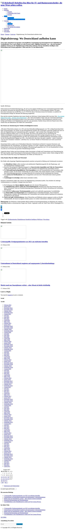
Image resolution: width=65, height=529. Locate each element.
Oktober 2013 (8, 457)
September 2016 (8, 404)
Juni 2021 (6, 317)
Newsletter (7, 31)
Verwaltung (46, 219)
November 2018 (8, 364)
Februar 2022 (7, 305)
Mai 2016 (6, 410)
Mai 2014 (6, 446)
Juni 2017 (6, 390)
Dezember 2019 (8, 344)
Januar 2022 (7, 306)
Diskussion (7, 28)
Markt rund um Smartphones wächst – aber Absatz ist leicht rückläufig (25, 285)
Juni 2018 (6, 372)
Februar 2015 (7, 433)
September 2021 (8, 312)
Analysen (10, 24)
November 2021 (8, 309)
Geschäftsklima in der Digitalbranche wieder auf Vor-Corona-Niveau (22, 501)
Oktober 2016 (8, 402)
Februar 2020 (7, 341)
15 (3, 477)
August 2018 (7, 369)
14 (1, 477)
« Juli (2, 482)
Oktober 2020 (8, 329)
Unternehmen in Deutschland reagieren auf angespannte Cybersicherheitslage (27, 263)
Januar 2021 (7, 324)
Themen (6, 21)
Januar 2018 (7, 379)
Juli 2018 (6, 370)
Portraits (9, 11)
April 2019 (7, 356)
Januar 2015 (7, 434)
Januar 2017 (7, 398)
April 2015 (7, 430)
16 (5, 477)
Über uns (6, 30)
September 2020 (8, 331)
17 (6, 477)
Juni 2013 (6, 463)
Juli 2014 (6, 443)
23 (5, 479)
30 (5, 480)
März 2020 (7, 340)
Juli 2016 (6, 407)
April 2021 (7, 320)
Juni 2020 (6, 335)
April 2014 (7, 448)
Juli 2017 (6, 388)
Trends (9, 22)
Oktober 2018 (8, 366)
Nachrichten (10, 18)
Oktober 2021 (8, 311)
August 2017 (7, 387)
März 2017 (7, 395)
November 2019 (8, 346)
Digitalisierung (21, 219)
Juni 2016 (6, 408)
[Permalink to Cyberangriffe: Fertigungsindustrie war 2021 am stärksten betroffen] (13, 238)
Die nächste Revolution (13, 27)
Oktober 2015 (8, 420)
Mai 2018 (6, 373)
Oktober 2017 (8, 384)
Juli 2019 (6, 352)
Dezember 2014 (8, 436)
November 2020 (8, 328)
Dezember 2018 (8, 363)
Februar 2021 (7, 323)
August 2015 (7, 423)
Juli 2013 (6, 462)
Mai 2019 (6, 355)
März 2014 (7, 449)
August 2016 (7, 405)
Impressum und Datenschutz (11, 486)
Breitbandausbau (12, 219)
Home (5, 8)
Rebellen (6, 10)
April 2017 (7, 393)
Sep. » (6, 482)
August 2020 (7, 332)
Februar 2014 (7, 451)
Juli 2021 (6, 315)
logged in (10, 295)
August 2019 (7, 350)
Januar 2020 (7, 343)
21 (1, 479)
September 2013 (8, 458)
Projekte (9, 14)
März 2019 (7, 358)
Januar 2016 (7, 416)
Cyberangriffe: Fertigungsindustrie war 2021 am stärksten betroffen (24, 242)
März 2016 (7, 413)
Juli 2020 (6, 334)
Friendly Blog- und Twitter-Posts (16, 19)
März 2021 (7, 321)
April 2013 (7, 466)
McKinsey (40, 219)
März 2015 (7, 431)
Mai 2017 (6, 391)
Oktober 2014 (8, 439)
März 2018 (7, 376)
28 (1, 480)
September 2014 (8, 440)
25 (8, 479)
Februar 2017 (7, 396)
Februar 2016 (7, 414)
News (5, 16)
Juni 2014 (6, 445)
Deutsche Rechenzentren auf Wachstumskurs (16, 500)
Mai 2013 (6, 465)
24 (6, 479)
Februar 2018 (7, 378)
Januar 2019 (7, 361)
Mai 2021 (6, 318)
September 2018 (8, 367)
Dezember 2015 (8, 417)
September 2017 (8, 385)
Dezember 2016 (8, 399)
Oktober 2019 (8, 347)
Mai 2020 (6, 337)
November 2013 (8, 455)
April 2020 (7, 338)
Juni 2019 (6, 353)
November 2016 (8, 401)
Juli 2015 (6, 425)
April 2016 (7, 411)
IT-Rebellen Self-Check (13, 13)
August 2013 (7, 460)
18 (8, 477)
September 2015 (8, 422)
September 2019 (8, 349)
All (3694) (3, 517)
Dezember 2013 (8, 454)
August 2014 (7, 442)
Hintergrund (10, 25)
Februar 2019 (7, 360)
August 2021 (7, 314)
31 (6, 480)
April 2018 (7, 375)
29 (3, 480)
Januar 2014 (7, 452)
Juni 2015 (6, 426)
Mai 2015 (6, 428)
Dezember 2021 (8, 308)
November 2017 (8, 382)
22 (3, 479)
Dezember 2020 (8, 326)
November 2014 (8, 437)
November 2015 (8, 419)
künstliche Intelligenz (31, 219)
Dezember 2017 (8, 381)
